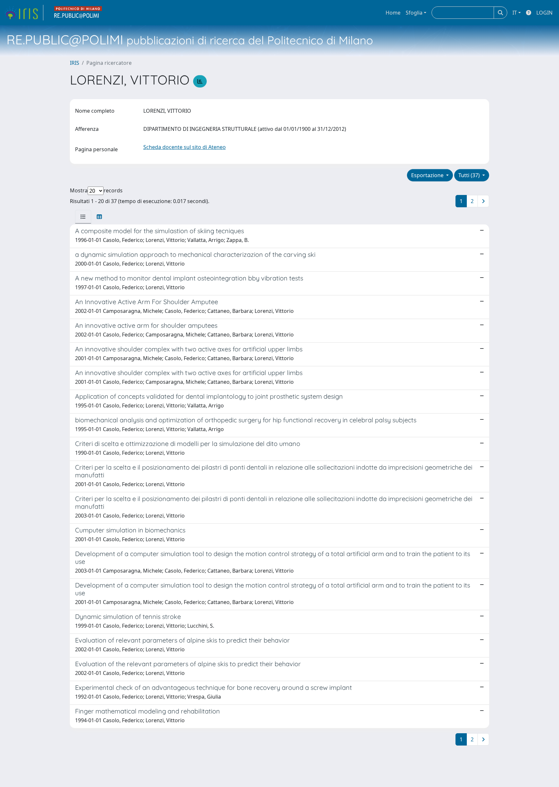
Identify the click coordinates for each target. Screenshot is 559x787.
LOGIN (544, 12)
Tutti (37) (469, 175)
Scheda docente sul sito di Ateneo (184, 147)
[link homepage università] (78, 12)
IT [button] (514, 12)
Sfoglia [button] (414, 12)
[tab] (83, 216)
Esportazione (428, 175)
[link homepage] (23, 12)
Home (393, 12)
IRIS (74, 62)
